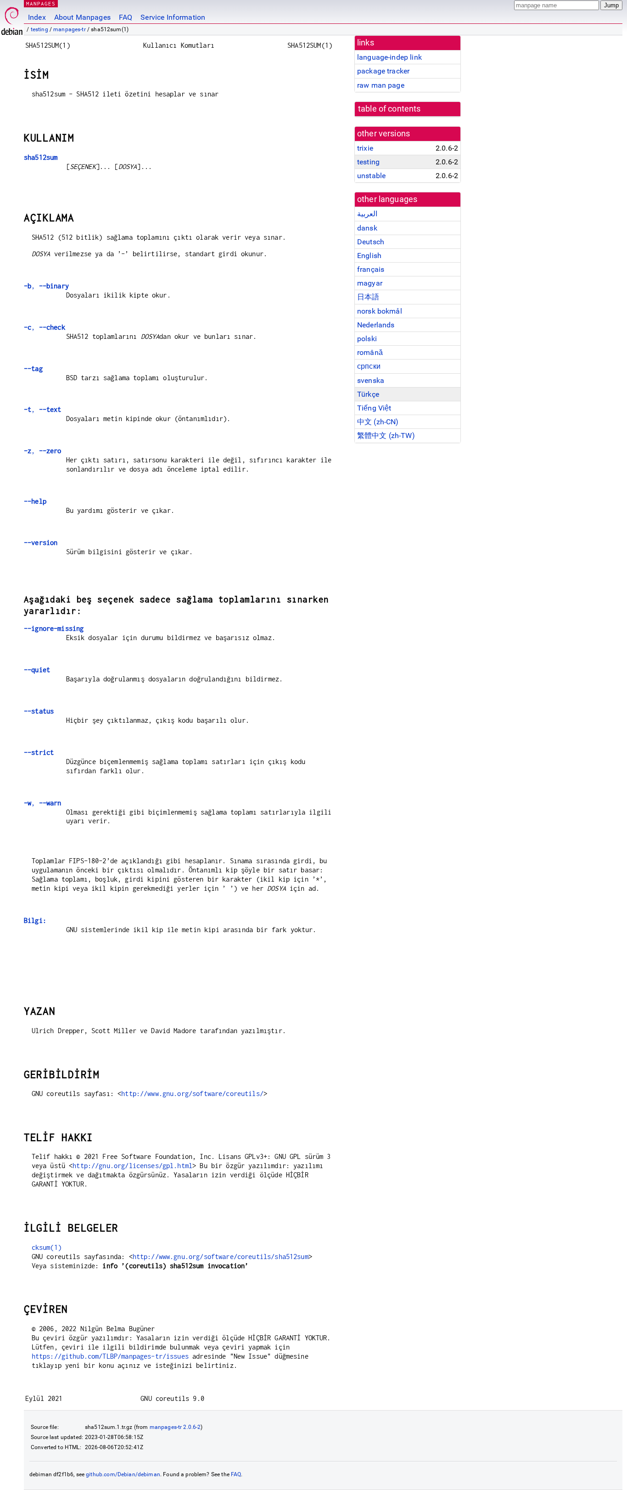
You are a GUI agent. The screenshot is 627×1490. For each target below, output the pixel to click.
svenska (370, 380)
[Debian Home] (11, 18)
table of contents (389, 108)
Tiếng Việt (374, 408)
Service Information (172, 17)
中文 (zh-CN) (378, 421)
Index (37, 17)
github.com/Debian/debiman (123, 1474)
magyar (369, 283)
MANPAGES (41, 3)
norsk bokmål (379, 311)
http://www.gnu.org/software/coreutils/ (192, 1093)
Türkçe (368, 394)
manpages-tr (69, 29)
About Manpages (82, 17)
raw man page (380, 85)
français (370, 269)
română (370, 352)
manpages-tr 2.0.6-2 (175, 1427)
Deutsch (370, 241)
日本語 (368, 296)
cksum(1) (47, 1247)
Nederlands (376, 324)
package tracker (383, 71)
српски (369, 366)
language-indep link (389, 57)
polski (367, 338)
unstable (371, 175)
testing (39, 29)
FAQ (125, 17)
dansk (367, 228)
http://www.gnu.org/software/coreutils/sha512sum (220, 1256)
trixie (365, 148)
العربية (367, 213)
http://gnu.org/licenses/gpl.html (132, 1166)
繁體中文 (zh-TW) (386, 435)
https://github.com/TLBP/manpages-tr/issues (110, 1356)
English (369, 255)
